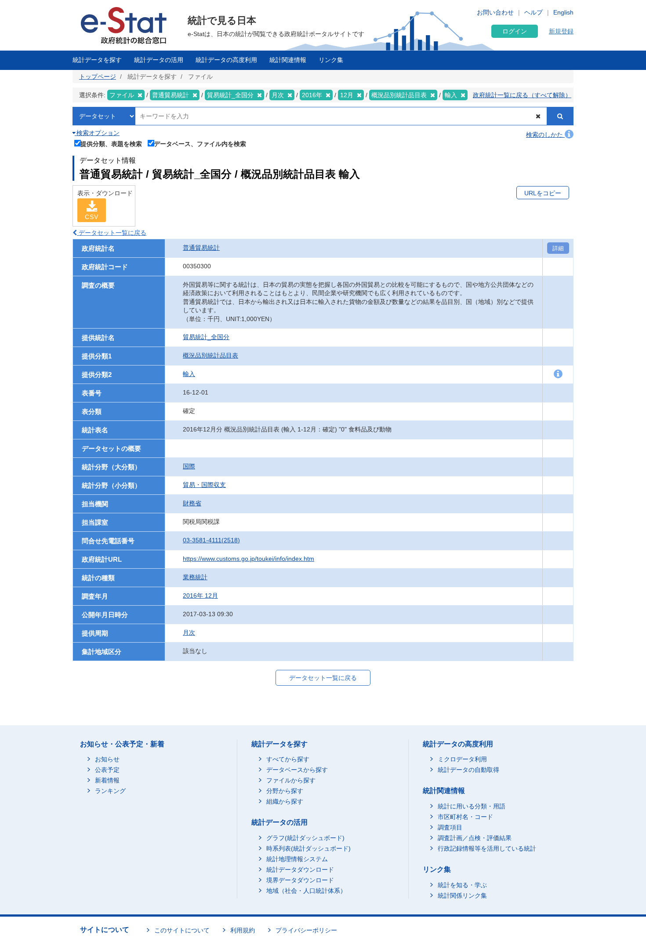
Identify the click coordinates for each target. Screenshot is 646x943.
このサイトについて (182, 930)
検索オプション (97, 133)
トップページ (97, 76)
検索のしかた (545, 134)
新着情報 (107, 780)
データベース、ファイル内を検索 (200, 143)
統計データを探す (97, 59)
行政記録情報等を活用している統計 (487, 848)
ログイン (514, 31)
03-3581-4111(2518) (211, 540)
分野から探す (284, 791)
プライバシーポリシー (306, 930)
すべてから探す (287, 759)
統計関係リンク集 (462, 895)
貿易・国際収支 (204, 484)
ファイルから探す (291, 780)
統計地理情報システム (297, 859)
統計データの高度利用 (226, 59)
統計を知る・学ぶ (462, 885)
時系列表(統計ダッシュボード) (308, 848)
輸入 (189, 373)
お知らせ (107, 759)
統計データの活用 (158, 59)
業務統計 (195, 577)
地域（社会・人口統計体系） (306, 891)
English (563, 12)
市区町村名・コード (465, 817)
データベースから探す (297, 770)
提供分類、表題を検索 (111, 143)
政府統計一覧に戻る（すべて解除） (522, 95)
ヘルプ (533, 12)
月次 (189, 632)
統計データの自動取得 (468, 770)
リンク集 (331, 59)
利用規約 (242, 930)
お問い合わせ (495, 12)
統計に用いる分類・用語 (471, 806)
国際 (189, 466)
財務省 (192, 503)
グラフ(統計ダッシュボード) (305, 838)
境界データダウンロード (300, 880)
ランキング (110, 791)
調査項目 (450, 827)
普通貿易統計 (201, 247)
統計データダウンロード (300, 869)
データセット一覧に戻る (111, 233)
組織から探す (284, 801)
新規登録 (561, 31)
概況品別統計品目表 (210, 355)
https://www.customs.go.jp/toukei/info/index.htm (248, 558)
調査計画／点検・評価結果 (475, 838)
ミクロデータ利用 (462, 759)
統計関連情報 (287, 59)
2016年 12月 (200, 595)
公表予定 (107, 770)
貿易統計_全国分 (206, 336)
